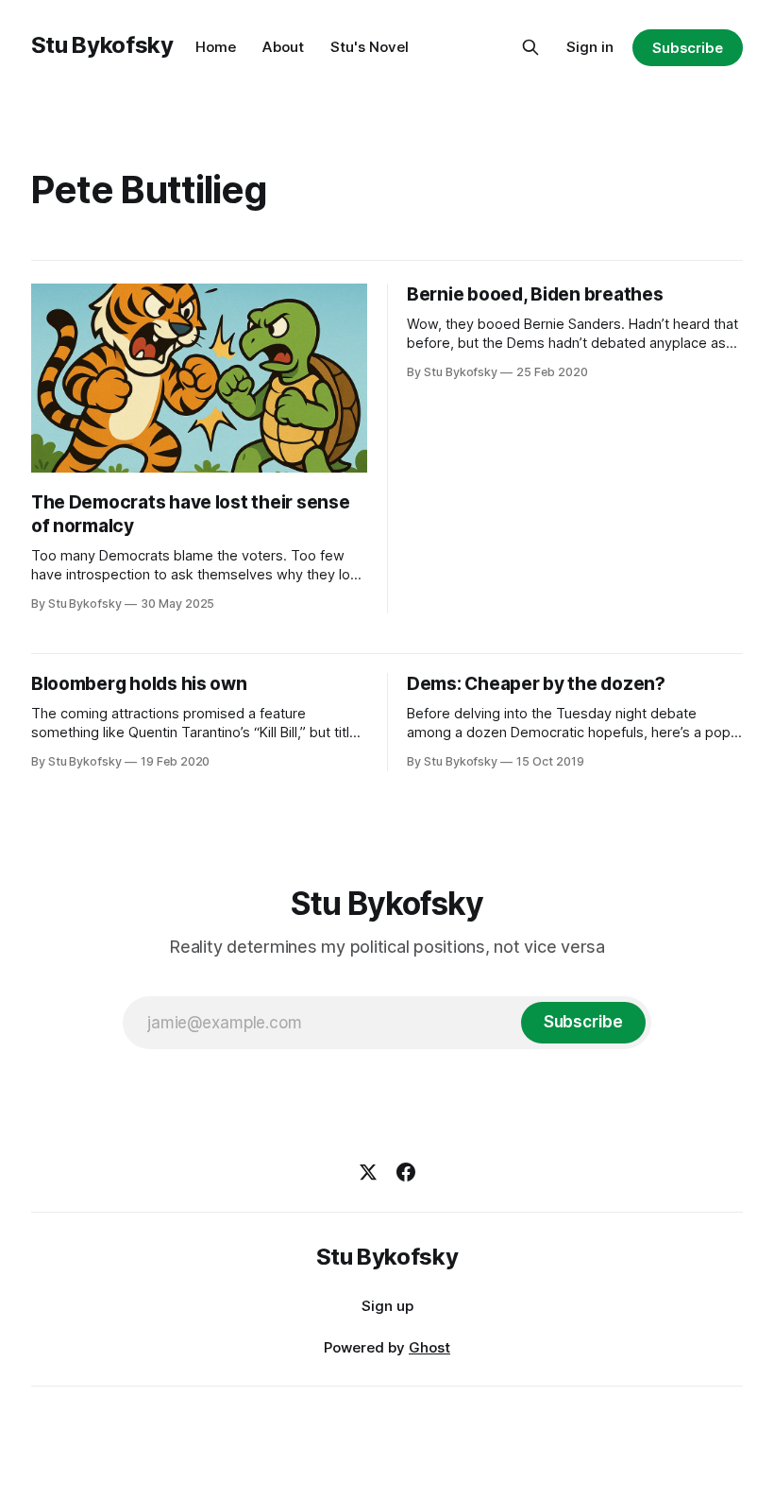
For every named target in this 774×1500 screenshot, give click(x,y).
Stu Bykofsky (102, 45)
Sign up (387, 1306)
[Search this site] (530, 47)
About (283, 47)
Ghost (429, 1347)
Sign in (590, 47)
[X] (368, 1172)
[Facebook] (405, 1172)
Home (215, 47)
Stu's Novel (369, 47)
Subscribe (687, 48)
